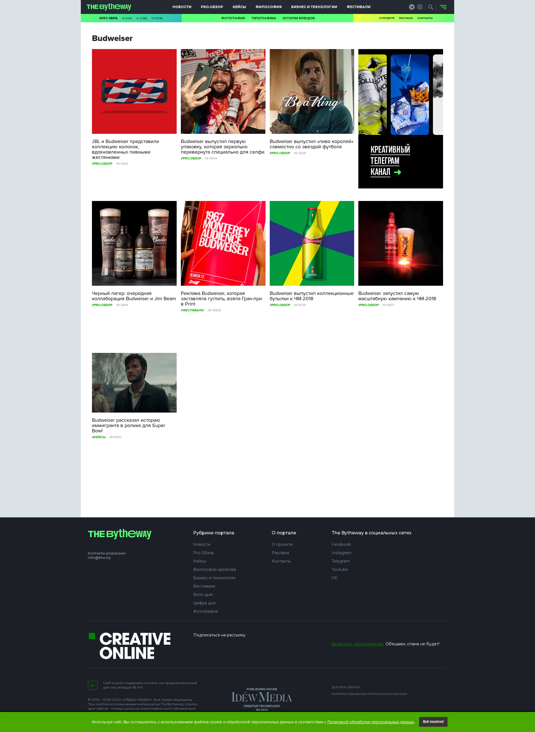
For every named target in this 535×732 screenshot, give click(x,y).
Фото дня (202, 594)
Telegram (341, 561)
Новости (181, 7)
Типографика (264, 18)
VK (334, 577)
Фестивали (359, 7)
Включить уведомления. (358, 644)
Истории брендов (299, 18)
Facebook (341, 544)
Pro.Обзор (212, 7)
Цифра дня (204, 602)
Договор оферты (346, 687)
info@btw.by (99, 558)
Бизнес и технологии (314, 7)
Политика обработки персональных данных (369, 694)
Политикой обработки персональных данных (370, 721)
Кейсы (239, 7)
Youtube (340, 569)
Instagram (342, 552)
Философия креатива (214, 569)
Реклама (406, 18)
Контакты (425, 18)
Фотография (233, 18)
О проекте (387, 18)
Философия (269, 7)
